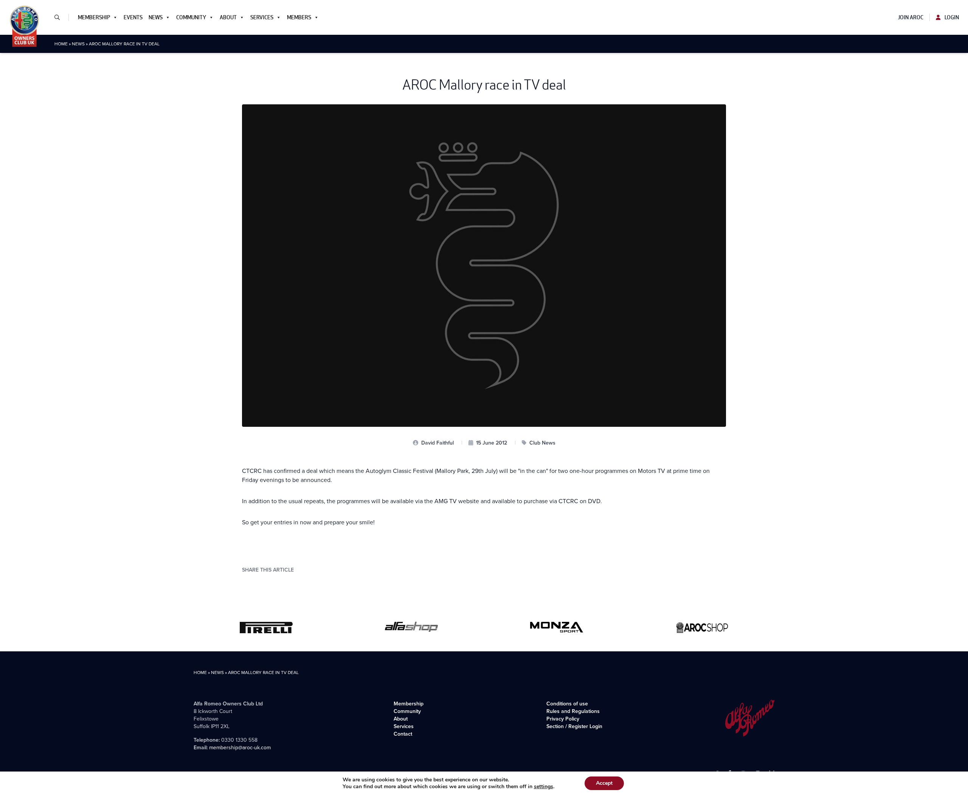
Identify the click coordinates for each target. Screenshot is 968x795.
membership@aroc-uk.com (240, 747)
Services (261, 17)
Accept (604, 783)
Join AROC (910, 17)
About (228, 17)
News (156, 17)
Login (951, 17)
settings (543, 786)
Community (191, 17)
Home (61, 43)
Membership (94, 17)
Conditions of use (567, 703)
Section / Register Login (574, 726)
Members (299, 17)
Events (133, 17)
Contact (403, 734)
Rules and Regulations (573, 711)
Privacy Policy (562, 718)
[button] (60, 17)
